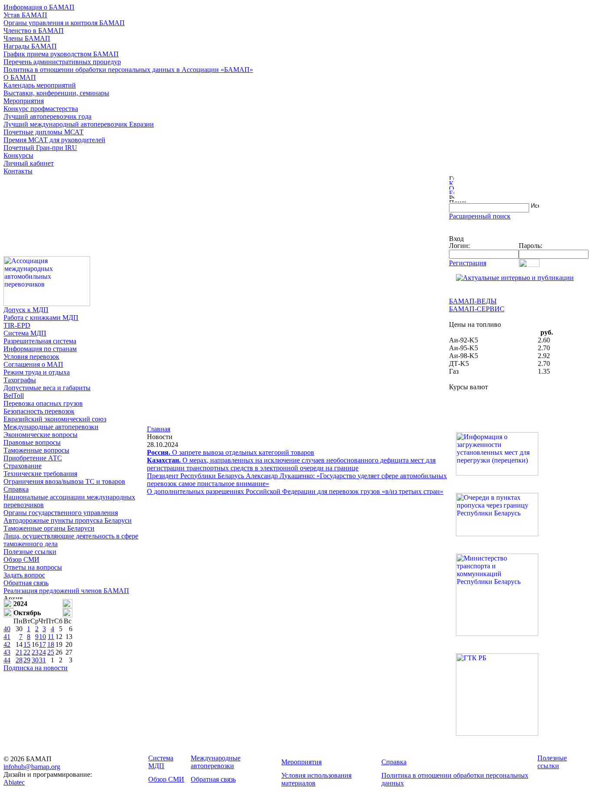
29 (26, 660)
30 (35, 660)
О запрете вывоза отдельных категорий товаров (230, 452)
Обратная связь (26, 583)
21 (19, 652)
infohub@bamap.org (31, 766)
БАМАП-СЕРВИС (476, 309)
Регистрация (467, 263)
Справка (16, 489)
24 (42, 652)
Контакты (18, 171)
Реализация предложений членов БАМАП (66, 590)
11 (51, 636)
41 (6, 636)
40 (6, 628)
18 (50, 644)
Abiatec (14, 782)
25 (50, 652)
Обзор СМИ (21, 559)
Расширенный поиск (480, 216)
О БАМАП (19, 77)
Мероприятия (23, 100)
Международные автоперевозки (50, 426)
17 (42, 644)
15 (26, 644)
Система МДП (24, 333)
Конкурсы (18, 155)
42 (6, 644)
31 (42, 660)
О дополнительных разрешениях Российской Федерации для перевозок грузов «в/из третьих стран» (295, 491)
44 (6, 660)
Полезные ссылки (29, 551)
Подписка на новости (35, 667)
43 (6, 652)
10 (42, 636)
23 (35, 652)
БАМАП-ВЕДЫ (473, 301)
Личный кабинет (28, 163)
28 (19, 660)
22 (26, 652)
